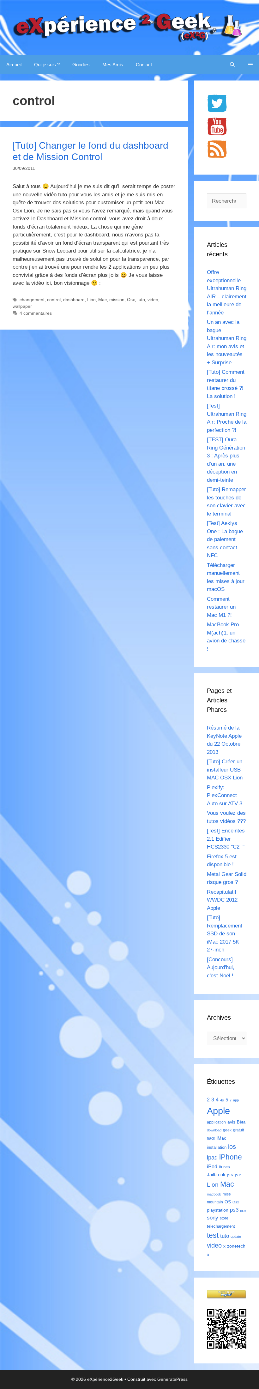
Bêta (241, 1122)
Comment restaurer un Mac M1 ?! (221, 607)
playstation (217, 1210)
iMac (221, 1138)
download (214, 1130)
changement (32, 299)
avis (231, 1121)
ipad (212, 1157)
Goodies (81, 64)
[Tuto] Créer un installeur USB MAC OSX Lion (225, 770)
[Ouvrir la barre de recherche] (232, 64)
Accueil (13, 64)
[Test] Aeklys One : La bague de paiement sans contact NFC (225, 539)
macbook (214, 1194)
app (236, 1100)
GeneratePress (172, 1379)
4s (222, 1100)
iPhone (230, 1157)
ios (232, 1146)
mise (227, 1194)
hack (211, 1138)
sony (212, 1218)
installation (216, 1147)
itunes (224, 1167)
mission (116, 299)
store (224, 1218)
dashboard (74, 299)
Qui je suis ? (47, 64)
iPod (212, 1166)
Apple (218, 1111)
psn (243, 1210)
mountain (215, 1202)
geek (227, 1130)
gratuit (238, 1130)
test (213, 1235)
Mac (102, 299)
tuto (141, 299)
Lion (91, 299)
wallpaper (22, 306)
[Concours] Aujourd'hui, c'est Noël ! (220, 968)
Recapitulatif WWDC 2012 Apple (222, 900)
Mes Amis (112, 64)
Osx (131, 299)
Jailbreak (216, 1174)
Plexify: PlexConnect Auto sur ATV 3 (224, 795)
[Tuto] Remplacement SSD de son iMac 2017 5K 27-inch (224, 934)
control (54, 299)
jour (238, 1175)
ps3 (234, 1210)
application (216, 1122)
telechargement (221, 1226)
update (236, 1236)
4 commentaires (36, 313)
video (153, 299)
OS (228, 1202)
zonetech (236, 1246)
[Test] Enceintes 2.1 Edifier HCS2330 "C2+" (226, 839)
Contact (144, 64)
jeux (230, 1175)
